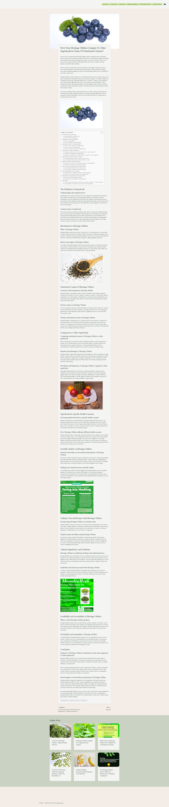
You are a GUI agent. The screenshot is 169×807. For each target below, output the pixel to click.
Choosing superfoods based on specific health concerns (76, 158)
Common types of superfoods (70, 137)
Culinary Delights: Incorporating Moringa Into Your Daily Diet (84, 772)
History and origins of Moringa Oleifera (72, 142)
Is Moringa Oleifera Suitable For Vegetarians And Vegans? (84, 742)
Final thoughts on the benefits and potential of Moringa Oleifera (79, 183)
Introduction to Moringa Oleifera (70, 139)
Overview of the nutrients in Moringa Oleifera (74, 145)
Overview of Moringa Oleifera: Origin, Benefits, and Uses (59, 742)
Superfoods (84, 700)
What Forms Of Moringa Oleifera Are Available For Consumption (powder (108, 742)
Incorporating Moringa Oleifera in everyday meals (74, 167)
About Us (105, 4)
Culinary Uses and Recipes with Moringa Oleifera (74, 166)
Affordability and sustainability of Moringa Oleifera (75, 178)
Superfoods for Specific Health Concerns (72, 156)
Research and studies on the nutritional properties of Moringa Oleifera (79, 163)
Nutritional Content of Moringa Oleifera (71, 144)
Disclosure (122, 4)
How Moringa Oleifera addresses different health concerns (77, 159)
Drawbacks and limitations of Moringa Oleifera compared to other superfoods (81, 155)
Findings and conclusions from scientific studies (75, 164)
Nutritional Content (74, 700)
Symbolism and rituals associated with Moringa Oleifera (77, 174)
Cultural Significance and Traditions (70, 171)
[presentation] (60, 730)
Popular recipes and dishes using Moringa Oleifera (75, 169)
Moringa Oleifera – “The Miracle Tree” (139, 4)
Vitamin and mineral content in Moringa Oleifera (74, 148)
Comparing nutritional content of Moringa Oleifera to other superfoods (79, 152)
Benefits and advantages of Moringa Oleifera (74, 153)
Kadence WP (60, 803)
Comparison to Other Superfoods (70, 150)
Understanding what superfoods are (71, 136)
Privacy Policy (157, 4)
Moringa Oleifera (65, 700)
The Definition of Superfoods (69, 134)
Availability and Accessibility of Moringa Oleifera (73, 175)
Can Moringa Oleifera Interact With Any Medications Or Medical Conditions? (69, 709)
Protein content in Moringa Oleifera (72, 147)
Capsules (108, 708)
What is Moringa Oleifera (69, 140)
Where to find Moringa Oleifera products (73, 177)
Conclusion (65, 180)
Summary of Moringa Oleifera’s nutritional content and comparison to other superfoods (84, 182)
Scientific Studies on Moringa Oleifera (71, 161)
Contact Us (114, 4)
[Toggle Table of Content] (101, 133)
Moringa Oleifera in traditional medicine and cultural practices (77, 172)
